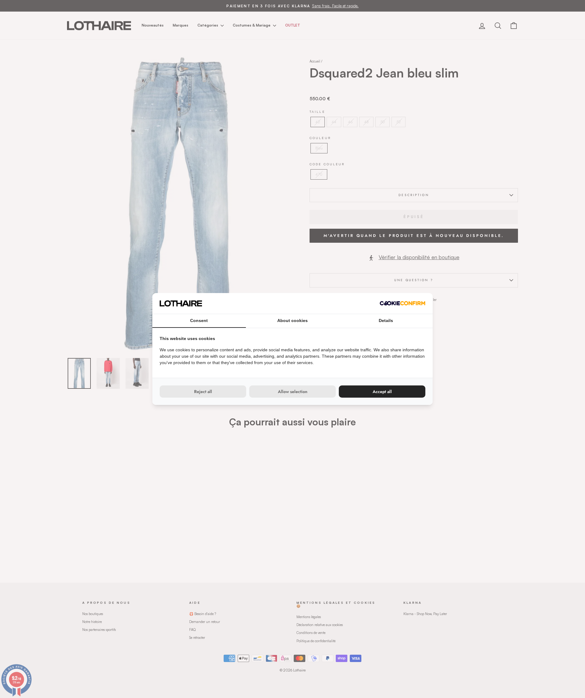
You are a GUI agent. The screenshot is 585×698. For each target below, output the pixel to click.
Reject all (203, 391)
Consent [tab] (199, 320)
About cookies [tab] (292, 320)
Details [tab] (386, 320)
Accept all (382, 391)
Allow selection (292, 391)
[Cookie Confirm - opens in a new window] (402, 303)
